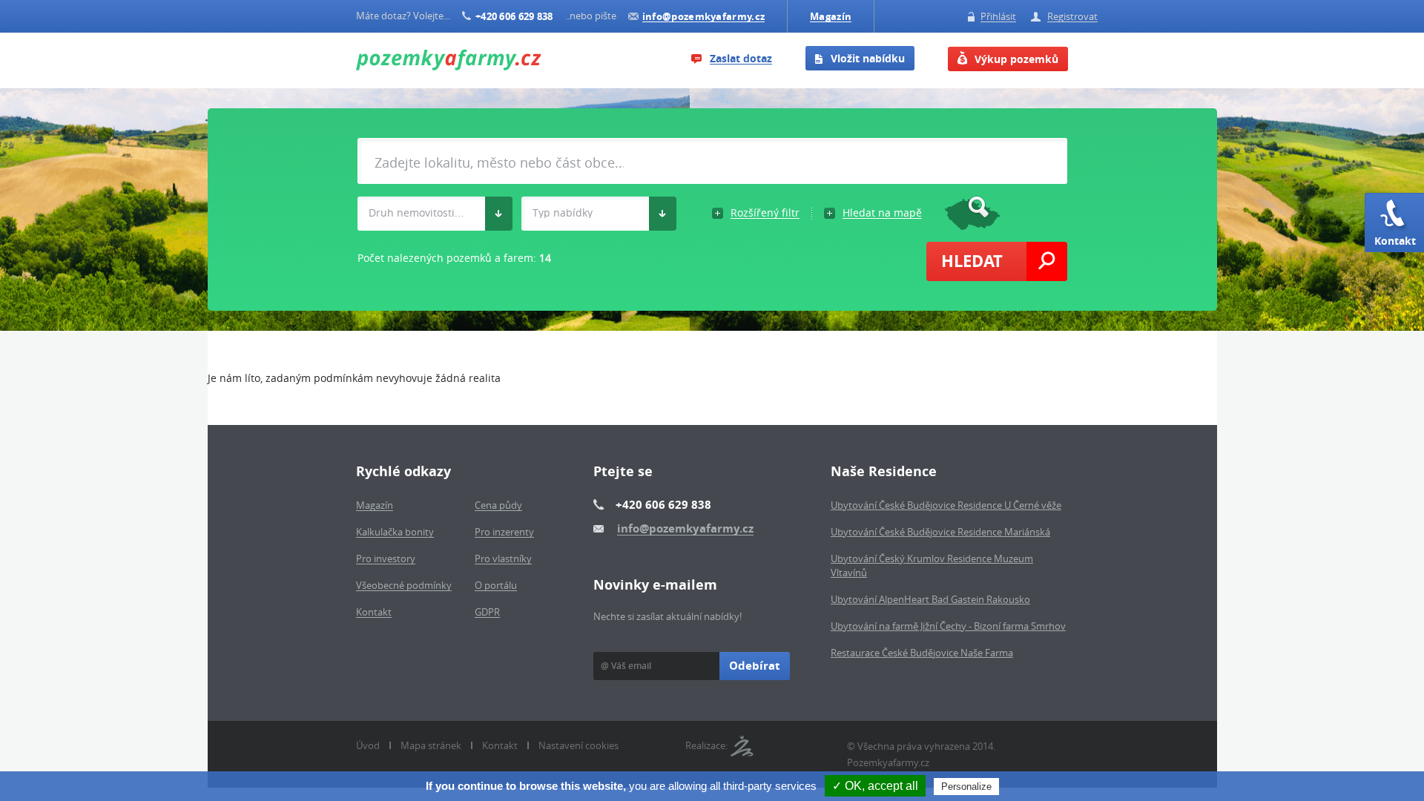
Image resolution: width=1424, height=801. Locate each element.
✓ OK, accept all (875, 785)
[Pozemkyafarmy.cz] (448, 61)
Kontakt (1395, 241)
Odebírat (754, 665)
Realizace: (706, 745)
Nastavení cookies (578, 745)
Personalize (966, 786)
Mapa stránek (430, 745)
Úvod (368, 745)
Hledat (972, 260)
